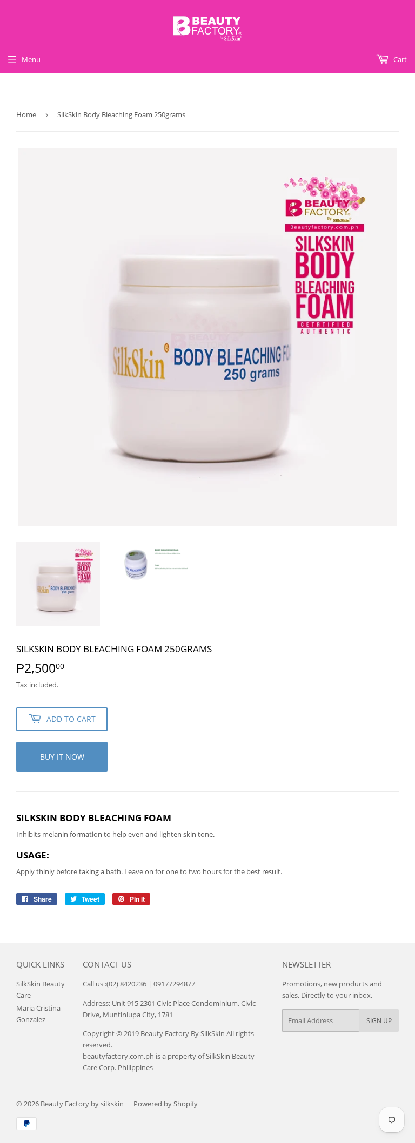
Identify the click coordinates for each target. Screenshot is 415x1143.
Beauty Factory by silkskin (82, 1103)
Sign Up (379, 1020)
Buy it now (62, 757)
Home (26, 114)
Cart (399, 59)
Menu (31, 59)
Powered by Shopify (165, 1103)
